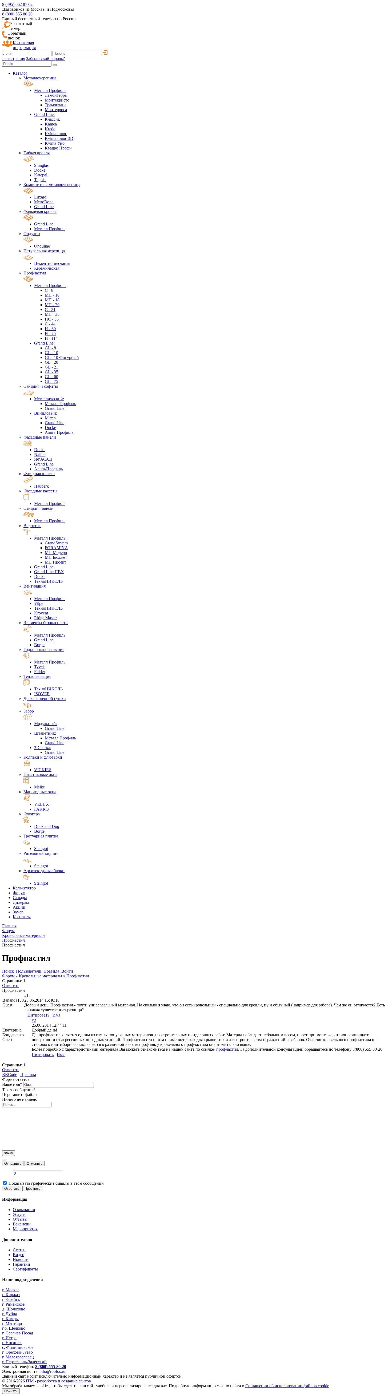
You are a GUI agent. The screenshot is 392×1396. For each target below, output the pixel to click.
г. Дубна (9, 1314)
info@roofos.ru (52, 1371)
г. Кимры (10, 1318)
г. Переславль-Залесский (24, 1361)
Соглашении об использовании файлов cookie (287, 1385)
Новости (21, 1259)
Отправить (12, 1164)
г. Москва (10, 1290)
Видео (18, 1254)
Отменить (34, 1164)
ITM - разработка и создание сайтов (58, 1381)
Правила (28, 1074)
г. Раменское (13, 1304)
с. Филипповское (17, 1347)
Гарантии (21, 1264)
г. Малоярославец (18, 1357)
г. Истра (9, 1338)
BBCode (9, 1074)
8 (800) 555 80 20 (17, 14)
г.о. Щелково (13, 1328)
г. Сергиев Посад (17, 1333)
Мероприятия (25, 1229)
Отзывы (20, 1219)
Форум (8, 976)
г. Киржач (11, 1294)
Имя (56, 1015)
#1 (26, 995)
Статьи (19, 1250)
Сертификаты (25, 1269)
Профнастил (77, 976)
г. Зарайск (11, 1299)
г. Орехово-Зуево (17, 1352)
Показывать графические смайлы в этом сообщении (56, 1183)
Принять (11, 1391)
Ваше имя (12, 1084)
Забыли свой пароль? (45, 58)
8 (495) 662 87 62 (17, 4)
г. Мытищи (12, 1323)
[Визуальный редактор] (4, 1159)
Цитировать (38, 1015)
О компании (24, 1209)
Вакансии (22, 1224)
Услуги (19, 1214)
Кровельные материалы (40, 976)
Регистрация (13, 58)
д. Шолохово (13, 1309)
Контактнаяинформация (24, 45)
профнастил (227, 1049)
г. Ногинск (12, 1342)
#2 (34, 1020)
